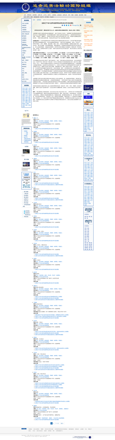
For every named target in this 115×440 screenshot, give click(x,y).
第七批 (90, 244)
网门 (54, 430)
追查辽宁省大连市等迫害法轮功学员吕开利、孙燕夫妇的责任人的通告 (52, 331)
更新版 (25, 131)
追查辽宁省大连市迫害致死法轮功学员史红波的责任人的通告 (49, 365)
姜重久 (35, 258)
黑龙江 (24, 103)
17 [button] (22, 124)
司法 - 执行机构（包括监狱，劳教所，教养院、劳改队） (49, 121)
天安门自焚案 (25, 23)
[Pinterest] (70, 25)
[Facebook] (62, 25)
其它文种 (24, 81)
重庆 (26, 89)
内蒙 (23, 91)
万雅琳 (35, 302)
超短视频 (81, 15)
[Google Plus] (75, 25)
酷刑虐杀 (24, 36)
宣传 (23, 68)
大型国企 (24, 50)
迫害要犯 (24, 38)
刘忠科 (35, 229)
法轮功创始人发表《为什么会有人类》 (88, 40)
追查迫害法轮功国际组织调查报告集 (27, 140)
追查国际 (27, 211)
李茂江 (35, 372)
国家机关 (66, 408)
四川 (29, 91)
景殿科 (35, 337)
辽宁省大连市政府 (42, 410)
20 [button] (90, 78)
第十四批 (87, 236)
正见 (86, 429)
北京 (26, 88)
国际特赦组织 (71, 429)
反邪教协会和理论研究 (26, 48)
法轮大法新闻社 (36, 429)
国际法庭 (77, 429)
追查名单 (65, 15)
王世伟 (35, 243)
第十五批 (87, 234)
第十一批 (87, 241)
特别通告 (26, 195)
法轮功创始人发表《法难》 (88, 35)
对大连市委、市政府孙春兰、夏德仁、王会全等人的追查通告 (49, 418)
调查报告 (29, 15)
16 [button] (30, 123)
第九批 (90, 242)
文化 (23, 70)
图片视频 (26, 191)
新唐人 (30, 430)
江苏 (26, 96)
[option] (26, 115)
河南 (26, 97)
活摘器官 (24, 25)
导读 (27, 132)
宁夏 (23, 92)
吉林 (26, 91)
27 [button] (84, 81)
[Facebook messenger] (64, 25)
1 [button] (22, 119)
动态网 (45, 430)
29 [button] (88, 81)
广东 (26, 94)
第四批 (86, 247)
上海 (29, 88)
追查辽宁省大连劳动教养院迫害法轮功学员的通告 (47, 128)
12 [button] (22, 123)
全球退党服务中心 (59, 430)
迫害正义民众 (25, 79)
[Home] (26, 7)
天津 (23, 89)
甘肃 (23, 100)
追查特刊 (26, 199)
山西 (23, 94)
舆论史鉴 (26, 202)
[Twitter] (68, 25)
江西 (29, 96)
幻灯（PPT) (27, 17)
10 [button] (26, 121)
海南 (23, 99)
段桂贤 (35, 145)
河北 (23, 97)
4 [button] (26, 119)
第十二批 (87, 239)
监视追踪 (59, 15)
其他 (29, 105)
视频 (72, 15)
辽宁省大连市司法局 (43, 276)
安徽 (26, 92)
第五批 (90, 246)
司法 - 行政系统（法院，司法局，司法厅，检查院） (48, 275)
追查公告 (40, 15)
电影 (85, 15)
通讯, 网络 (24, 73)
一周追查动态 (27, 214)
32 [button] (84, 83)
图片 (32, 17)
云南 (29, 89)
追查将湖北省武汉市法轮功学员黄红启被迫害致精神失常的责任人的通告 (52, 401)
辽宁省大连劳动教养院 (43, 122)
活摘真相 (27, 213)
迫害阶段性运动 (26, 31)
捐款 (89, 97)
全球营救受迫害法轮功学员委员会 (61, 429)
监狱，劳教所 (25, 60)
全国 (23, 105)
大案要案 (24, 29)
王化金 (35, 352)
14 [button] (26, 123)
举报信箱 (26, 216)
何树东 (35, 216)
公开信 (45, 15)
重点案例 (26, 197)
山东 (29, 92)
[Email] (80, 25)
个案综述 (26, 193)
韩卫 (35, 172)
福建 (26, 100)
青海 (29, 102)
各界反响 (26, 201)
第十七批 (87, 231)
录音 (69, 15)
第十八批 (87, 229)
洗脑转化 (24, 64)
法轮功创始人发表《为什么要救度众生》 (88, 45)
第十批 (86, 242)
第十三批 (87, 238)
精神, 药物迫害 (25, 34)
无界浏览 (49, 430)
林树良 (35, 405)
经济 (23, 77)
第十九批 (87, 228)
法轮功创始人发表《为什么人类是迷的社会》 (88, 26)
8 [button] (23, 121)
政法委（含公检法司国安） (26, 57)
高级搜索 (88, 22)
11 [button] (28, 121)
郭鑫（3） (36, 118)
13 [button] (24, 123)
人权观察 (81, 429)
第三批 (86, 216)
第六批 (86, 246)
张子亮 (35, 390)
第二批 (90, 216)
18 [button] (86, 78)
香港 (28, 103)
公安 (37, 408)
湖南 (29, 99)
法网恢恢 (30, 429)
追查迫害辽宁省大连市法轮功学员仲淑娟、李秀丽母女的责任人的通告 (52, 315)
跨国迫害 (24, 28)
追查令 (49, 15)
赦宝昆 (35, 272)
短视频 (76, 15)
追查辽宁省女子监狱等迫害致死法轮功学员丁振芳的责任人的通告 (50, 316)
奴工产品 (24, 62)
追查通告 (35, 15)
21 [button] (92, 78)
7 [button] (22, 121)
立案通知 (54, 15)
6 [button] (29, 119)
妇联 (23, 55)
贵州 (29, 100)
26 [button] (92, 80)
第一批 (86, 218)
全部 (23, 106)
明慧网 (42, 429)
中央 (23, 88)
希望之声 (90, 429)
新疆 (23, 96)
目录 (27, 134)
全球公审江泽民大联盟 (49, 429)
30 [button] (90, 81)
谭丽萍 (35, 158)
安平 (35, 187)
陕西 (26, 102)
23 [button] (86, 80)
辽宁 (23, 102)
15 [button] (28, 123)
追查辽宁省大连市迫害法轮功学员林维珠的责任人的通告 (48, 296)
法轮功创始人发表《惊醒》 (88, 31)
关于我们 (47, 17)
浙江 (29, 97)
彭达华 (35, 320)
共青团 (23, 53)
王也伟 (35, 202)
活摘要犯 (24, 40)
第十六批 (87, 233)
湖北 (26, 99)
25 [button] (90, 80)
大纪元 (34, 430)
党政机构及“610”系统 (25, 45)
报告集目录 (36, 17)
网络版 (25, 135)
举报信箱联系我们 (26, 174)
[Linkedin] (66, 25)
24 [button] (88, 80)
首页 (25, 15)
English (52, 17)
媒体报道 (24, 66)
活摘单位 (24, 42)
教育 (23, 75)
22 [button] (84, 80)
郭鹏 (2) (35, 285)
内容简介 (87, 214)
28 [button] (86, 81)
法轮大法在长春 (39, 430)
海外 (26, 105)
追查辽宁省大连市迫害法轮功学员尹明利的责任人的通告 (48, 366)
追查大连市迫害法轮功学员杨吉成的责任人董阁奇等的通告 (49, 184)
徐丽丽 (35, 131)
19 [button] (88, 78)
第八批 (86, 244)
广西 (29, 94)
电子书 (42, 17)
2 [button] (23, 119)
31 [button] (92, 81)
